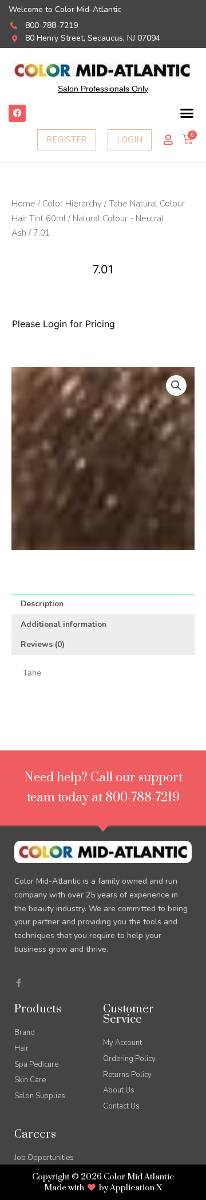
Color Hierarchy (72, 203)
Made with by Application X (103, 1187)
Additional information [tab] (63, 624)
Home (23, 203)
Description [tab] (42, 603)
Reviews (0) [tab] (43, 644)
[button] (187, 113)
